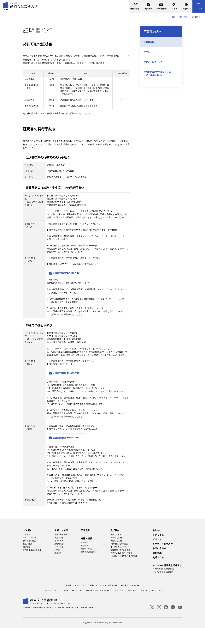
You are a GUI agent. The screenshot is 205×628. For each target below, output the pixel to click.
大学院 (57, 550)
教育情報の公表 (29, 541)
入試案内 (114, 530)
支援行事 (84, 546)
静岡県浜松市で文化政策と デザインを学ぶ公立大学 (167, 568)
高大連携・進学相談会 (119, 544)
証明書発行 (149, 42)
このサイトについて (51, 590)
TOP (173, 17)
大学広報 (26, 547)
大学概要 (26, 534)
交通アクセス (159, 557)
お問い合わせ (161, 9)
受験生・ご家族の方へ (75, 585)
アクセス (173, 9)
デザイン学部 (59, 547)
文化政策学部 (59, 544)
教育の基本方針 (60, 534)
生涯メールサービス (153, 62)
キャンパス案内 (29, 538)
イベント (157, 539)
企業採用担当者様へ (89, 552)
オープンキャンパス (118, 547)
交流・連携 (27, 544)
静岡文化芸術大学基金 (32, 550)
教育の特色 (58, 538)
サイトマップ (156, 590)
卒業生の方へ (184, 17)
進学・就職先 (86, 549)
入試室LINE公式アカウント (121, 553)
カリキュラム (59, 541)
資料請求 (148, 9)
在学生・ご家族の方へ (130, 585)
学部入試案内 (115, 534)
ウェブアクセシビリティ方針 (124, 590)
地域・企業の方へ (110, 585)
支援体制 (84, 542)
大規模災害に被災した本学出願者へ (124, 556)
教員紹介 (58, 553)
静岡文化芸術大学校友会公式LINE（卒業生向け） (157, 73)
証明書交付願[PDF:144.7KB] (66, 273)
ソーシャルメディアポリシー (97, 590)
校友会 (147, 52)
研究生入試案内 (116, 541)
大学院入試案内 (116, 538)
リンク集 (143, 590)
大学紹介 (27, 530)
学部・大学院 (61, 530)
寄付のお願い (135, 9)
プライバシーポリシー (72, 590)
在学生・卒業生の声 (163, 544)
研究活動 (85, 530)
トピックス (158, 535)
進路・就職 (86, 538)
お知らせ (157, 530)
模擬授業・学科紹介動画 (120, 550)
